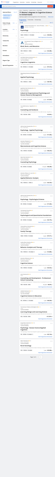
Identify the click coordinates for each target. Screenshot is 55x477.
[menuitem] (15, 2)
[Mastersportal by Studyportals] (5, 2)
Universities (22, 2)
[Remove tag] (10, 15)
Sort (51, 22)
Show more (50, 16)
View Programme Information (45, 37)
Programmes (16, 2)
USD (21, 22)
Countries (28, 2)
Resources (39, 2)
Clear (14, 23)
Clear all (15, 12)
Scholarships (33, 2)
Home (20, 10)
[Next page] (41, 357)
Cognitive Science (32, 10)
